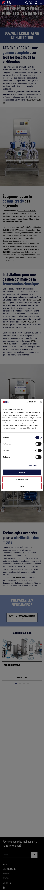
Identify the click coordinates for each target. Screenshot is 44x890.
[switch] (38, 444)
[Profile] (36, 3)
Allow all (22, 472)
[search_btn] (27, 2)
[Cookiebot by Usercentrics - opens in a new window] (27, 402)
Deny (22, 486)
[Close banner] (41, 402)
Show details (32, 466)
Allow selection (22, 479)
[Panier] (31, 2)
